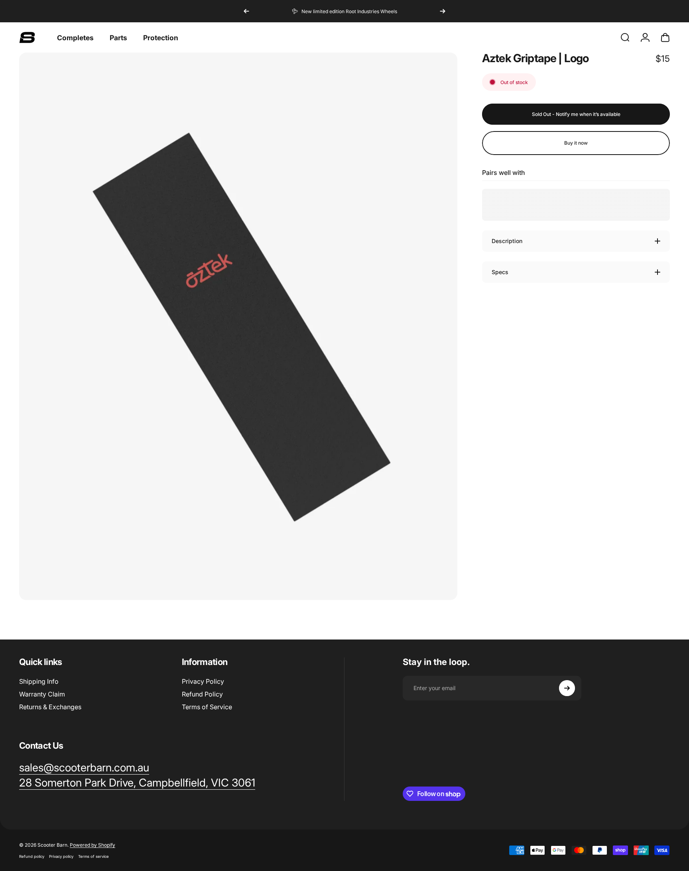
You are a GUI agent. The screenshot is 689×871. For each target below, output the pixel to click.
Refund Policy (202, 694)
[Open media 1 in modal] (238, 326)
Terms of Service (207, 707)
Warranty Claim (42, 694)
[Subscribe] (567, 688)
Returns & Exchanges (50, 707)
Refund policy (31, 856)
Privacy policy (61, 856)
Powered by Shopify (92, 845)
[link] (137, 783)
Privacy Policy (203, 681)
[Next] (442, 11)
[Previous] (246, 11)
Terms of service (93, 856)
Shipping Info (39, 681)
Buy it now (576, 143)
